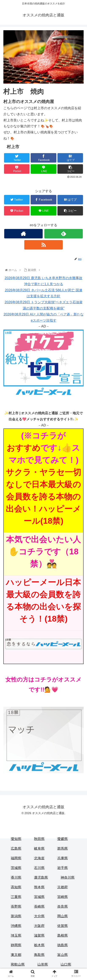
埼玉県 (16, 935)
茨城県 (16, 868)
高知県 (16, 887)
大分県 (39, 916)
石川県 (39, 868)
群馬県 (62, 848)
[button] (78, 587)
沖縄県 (16, 926)
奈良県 (62, 906)
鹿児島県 (41, 877)
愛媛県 (62, 839)
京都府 (62, 887)
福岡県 (16, 858)
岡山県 (62, 916)
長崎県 (39, 906)
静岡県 (16, 945)
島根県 (62, 935)
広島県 (16, 848)
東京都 (16, 955)
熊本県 (39, 887)
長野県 (16, 906)
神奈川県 (67, 877)
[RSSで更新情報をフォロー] (43, 245)
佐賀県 (62, 926)
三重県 (16, 897)
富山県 (62, 955)
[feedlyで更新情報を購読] (63, 233)
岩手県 (62, 868)
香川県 (16, 877)
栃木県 (39, 945)
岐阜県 (39, 848)
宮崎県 (62, 897)
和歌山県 (17, 964)
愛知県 (16, 839)
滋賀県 (39, 935)
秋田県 (39, 839)
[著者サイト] (23, 233)
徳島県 (62, 945)
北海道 (39, 858)
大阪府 (39, 926)
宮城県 (39, 897)
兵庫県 (62, 858)
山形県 (43, 964)
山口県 (66, 964)
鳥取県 (39, 955)
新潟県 (16, 916)
